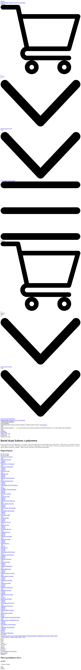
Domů (2, 2)
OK (2, 426)
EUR (2, 180)
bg (10, 128)
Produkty (6, 2)
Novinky (11, 2)
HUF (10, 180)
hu (5, 128)
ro (8, 128)
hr (11, 128)
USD (5, 180)
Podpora (24, 636)
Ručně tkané (4, 432)
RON (13, 180)
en (1, 128)
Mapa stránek (4, 653)
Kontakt (23, 2)
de (7, 128)
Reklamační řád (41, 636)
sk (4, 128)
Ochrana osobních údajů (51, 636)
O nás (19, 2)
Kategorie (3, 431)
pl (2, 128)
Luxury (15, 2)
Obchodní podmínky (31, 636)
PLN (7, 180)
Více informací (43, 425)
